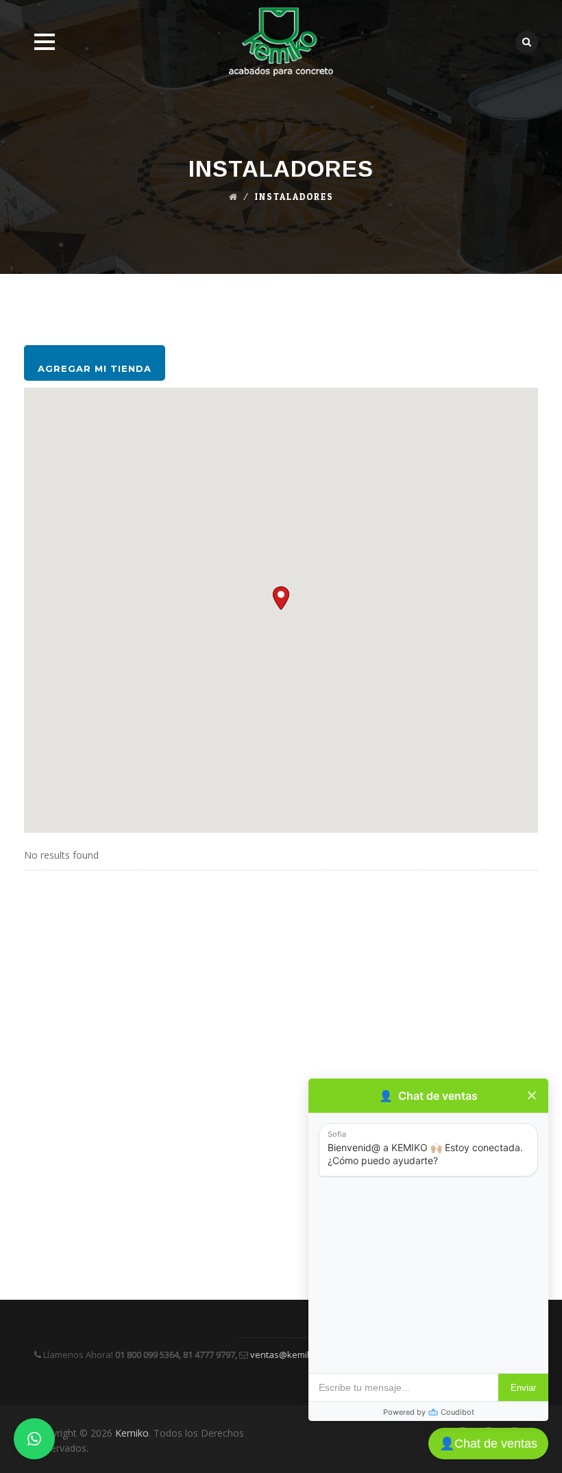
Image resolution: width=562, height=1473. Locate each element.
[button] (281, 598)
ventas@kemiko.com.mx (299, 1354)
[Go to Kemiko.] (234, 197)
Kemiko (132, 1432)
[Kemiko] (281, 42)
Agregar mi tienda (94, 368)
